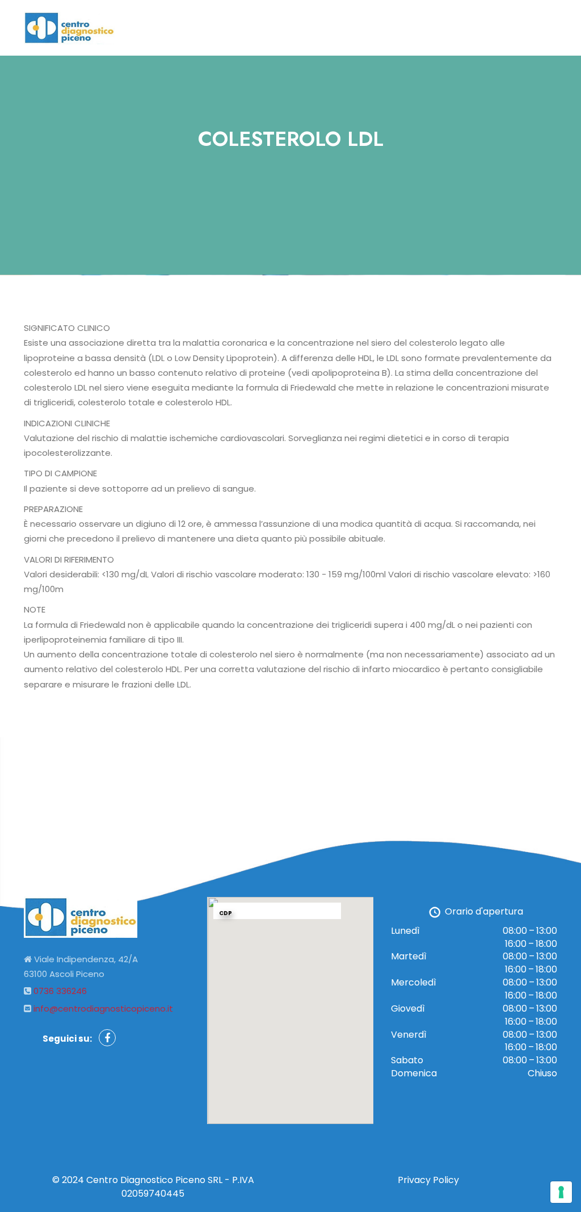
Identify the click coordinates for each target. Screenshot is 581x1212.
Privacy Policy (428, 1179)
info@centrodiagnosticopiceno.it (103, 1008)
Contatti (404, 27)
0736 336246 (60, 991)
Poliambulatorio (330, 27)
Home (263, 27)
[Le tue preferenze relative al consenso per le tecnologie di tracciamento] (561, 1192)
